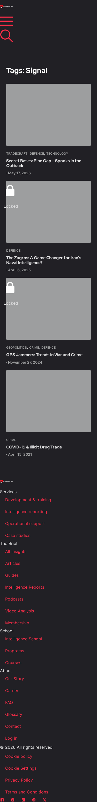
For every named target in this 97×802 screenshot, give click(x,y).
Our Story (14, 678)
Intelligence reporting (26, 511)
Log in (11, 738)
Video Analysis (19, 610)
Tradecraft (16, 153)
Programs (14, 650)
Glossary (13, 714)
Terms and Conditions (26, 791)
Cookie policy (18, 756)
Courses (13, 662)
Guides (12, 575)
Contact (13, 726)
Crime (34, 347)
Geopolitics (16, 347)
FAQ (9, 702)
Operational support (25, 523)
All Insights (15, 551)
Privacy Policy (19, 780)
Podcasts (14, 599)
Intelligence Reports (24, 587)
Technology (57, 153)
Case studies (17, 535)
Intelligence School (23, 638)
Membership (17, 622)
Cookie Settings (20, 768)
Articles (12, 563)
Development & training (28, 499)
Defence (37, 153)
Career (11, 690)
